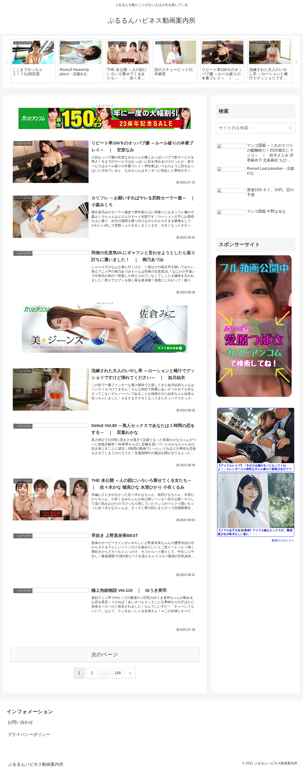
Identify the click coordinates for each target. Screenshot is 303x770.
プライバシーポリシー (29, 734)
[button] (290, 128)
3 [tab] (158, 90)
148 (117, 673)
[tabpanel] (33, 61)
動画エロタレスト (283, 540)
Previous (6, 62)
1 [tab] (144, 90)
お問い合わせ (20, 722)
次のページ (104, 654)
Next (296, 62)
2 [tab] (151, 90)
